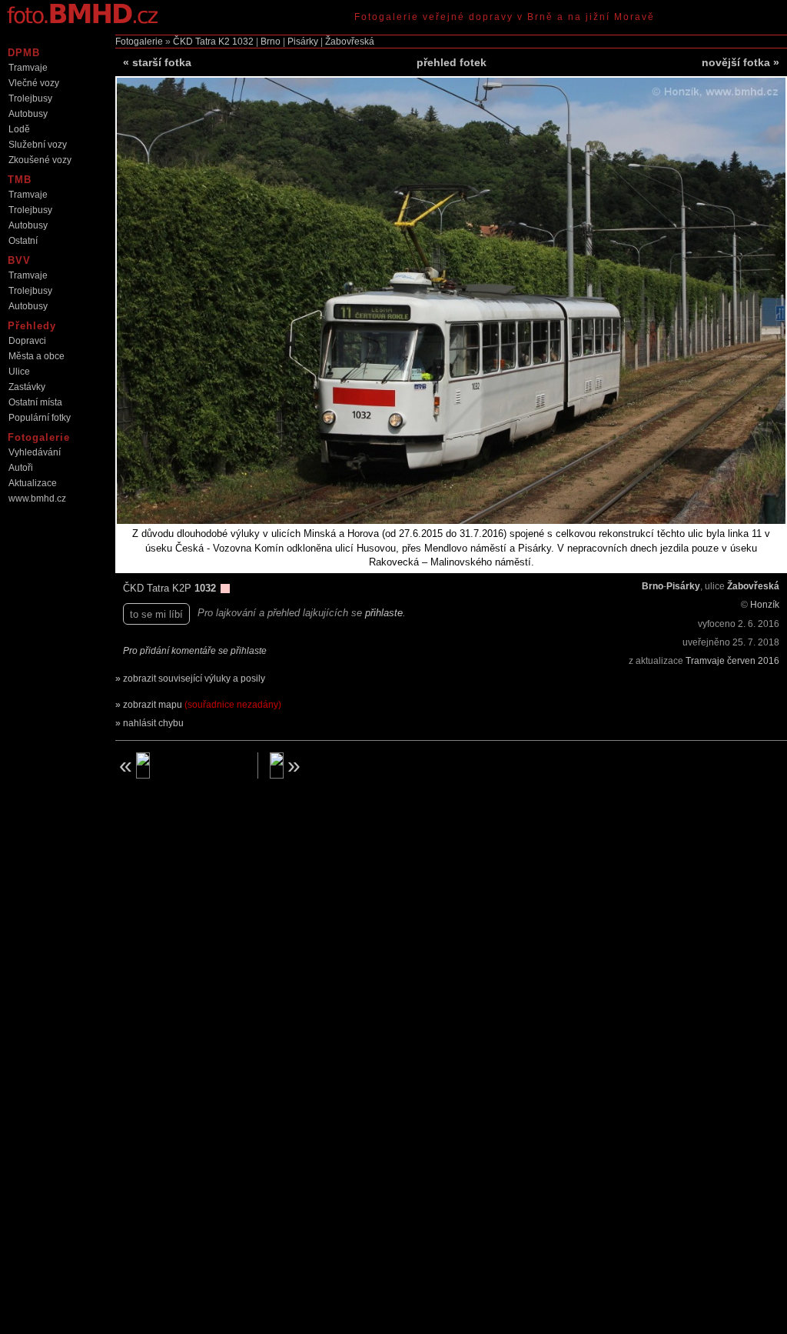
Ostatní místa (35, 402)
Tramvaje (28, 67)
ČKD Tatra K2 (201, 41)
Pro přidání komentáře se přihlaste (195, 650)
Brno (271, 41)
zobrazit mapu (202, 704)
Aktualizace (32, 483)
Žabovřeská (349, 41)
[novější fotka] (335, 765)
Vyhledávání (34, 452)
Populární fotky (39, 417)
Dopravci (27, 340)
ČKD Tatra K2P (158, 588)
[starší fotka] (180, 765)
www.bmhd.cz (37, 498)
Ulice (19, 371)
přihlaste (384, 613)
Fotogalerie (139, 41)
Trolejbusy (30, 98)
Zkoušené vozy (39, 160)
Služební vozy (37, 144)
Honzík (764, 604)
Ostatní (23, 240)
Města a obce (36, 356)
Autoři (20, 467)
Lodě (19, 129)
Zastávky (26, 387)
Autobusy (28, 113)
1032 (243, 41)
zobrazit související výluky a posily (194, 678)
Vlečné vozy (33, 83)
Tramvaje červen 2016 (732, 660)
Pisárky (302, 41)
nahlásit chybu (153, 723)
